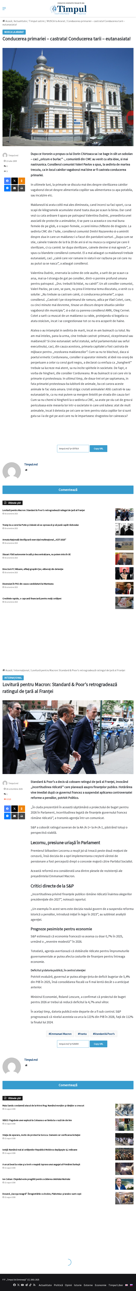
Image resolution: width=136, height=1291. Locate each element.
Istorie (78, 1285)
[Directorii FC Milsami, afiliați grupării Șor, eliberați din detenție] (124, 573)
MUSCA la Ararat (56, 21)
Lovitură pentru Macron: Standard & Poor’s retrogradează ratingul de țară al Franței (43, 510)
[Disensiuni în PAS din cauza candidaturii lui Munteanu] (124, 588)
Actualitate (20, 21)
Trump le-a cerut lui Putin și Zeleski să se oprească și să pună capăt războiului (40, 524)
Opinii (68, 1285)
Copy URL (98, 448)
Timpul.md (13, 155)
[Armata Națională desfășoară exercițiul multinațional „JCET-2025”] (124, 544)
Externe (88, 1285)
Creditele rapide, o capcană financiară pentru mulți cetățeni (31, 598)
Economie (100, 1285)
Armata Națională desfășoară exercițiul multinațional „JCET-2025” (34, 539)
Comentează (68, 490)
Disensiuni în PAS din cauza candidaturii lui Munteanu (28, 583)
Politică (58, 1285)
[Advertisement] (68, 637)
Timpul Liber (115, 1285)
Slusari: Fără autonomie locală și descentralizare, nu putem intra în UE (36, 554)
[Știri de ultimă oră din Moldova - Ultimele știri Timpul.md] (68, 8)
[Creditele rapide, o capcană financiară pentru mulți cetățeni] (124, 603)
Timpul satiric (37, 21)
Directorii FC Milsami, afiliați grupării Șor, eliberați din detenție (32, 569)
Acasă (8, 21)
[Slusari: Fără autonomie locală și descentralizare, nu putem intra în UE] (124, 559)
